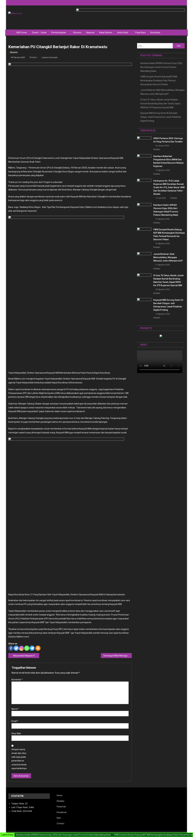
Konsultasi (155, 32)
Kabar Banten (105, 32)
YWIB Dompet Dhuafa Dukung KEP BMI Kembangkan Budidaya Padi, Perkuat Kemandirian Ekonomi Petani (158, 80)
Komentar (16, 679)
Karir (59, 818)
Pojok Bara (140, 32)
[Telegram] (32, 648)
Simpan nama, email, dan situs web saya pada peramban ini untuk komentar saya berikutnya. (19, 759)
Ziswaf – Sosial (39, 32)
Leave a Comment (49, 57)
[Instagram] (21, 648)
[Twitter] (16, 648)
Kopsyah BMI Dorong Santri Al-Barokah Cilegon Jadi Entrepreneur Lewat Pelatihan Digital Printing (160, 117)
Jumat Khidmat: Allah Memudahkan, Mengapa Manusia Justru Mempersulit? (162, 92)
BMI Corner (21, 32)
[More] (38, 648)
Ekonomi (77, 32)
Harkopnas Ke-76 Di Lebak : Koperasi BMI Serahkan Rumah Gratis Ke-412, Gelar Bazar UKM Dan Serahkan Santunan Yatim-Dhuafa (169, 187)
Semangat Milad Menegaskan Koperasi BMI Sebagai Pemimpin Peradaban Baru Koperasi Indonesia (117, 655)
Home (59, 795)
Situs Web (16, 733)
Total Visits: (17, 811)
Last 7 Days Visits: (20, 807)
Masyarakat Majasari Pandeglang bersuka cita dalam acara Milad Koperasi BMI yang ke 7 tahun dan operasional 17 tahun (26, 655)
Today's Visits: (18, 803)
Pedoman (61, 806)
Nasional (90, 32)
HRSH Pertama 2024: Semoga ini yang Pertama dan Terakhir (168, 140)
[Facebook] (11, 648)
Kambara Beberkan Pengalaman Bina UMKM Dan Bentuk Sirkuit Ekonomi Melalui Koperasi (168, 161)
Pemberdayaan (58, 32)
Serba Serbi (122, 32)
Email (14, 721)
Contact (60, 823)
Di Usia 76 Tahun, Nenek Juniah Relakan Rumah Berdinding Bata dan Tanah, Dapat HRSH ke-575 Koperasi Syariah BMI (160, 103)
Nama (15, 709)
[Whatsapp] (26, 648)
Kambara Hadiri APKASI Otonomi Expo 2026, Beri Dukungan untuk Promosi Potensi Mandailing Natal (161, 67)
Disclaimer (62, 812)
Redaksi (33, 57)
